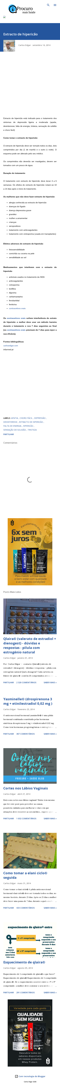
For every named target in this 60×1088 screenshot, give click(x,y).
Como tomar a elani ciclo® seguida (25, 875)
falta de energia (12, 426)
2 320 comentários (26, 682)
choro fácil (26, 418)
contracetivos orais (17, 308)
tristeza (32, 429)
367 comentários (25, 733)
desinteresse (10, 422)
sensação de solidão (15, 429)
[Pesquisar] (48, 5)
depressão (40, 418)
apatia (15, 418)
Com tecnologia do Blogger (31, 1076)
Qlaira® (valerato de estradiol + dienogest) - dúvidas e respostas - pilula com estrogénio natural (29, 645)
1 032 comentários (26, 818)
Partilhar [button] (8, 434)
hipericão (28, 426)
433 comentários (25, 907)
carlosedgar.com (10, 345)
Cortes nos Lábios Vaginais (25, 788)
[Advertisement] (30, 86)
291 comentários (25, 992)
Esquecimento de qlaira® (24, 962)
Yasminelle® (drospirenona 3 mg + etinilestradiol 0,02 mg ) (27, 701)
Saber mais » (50, 682)
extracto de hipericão (31, 422)
